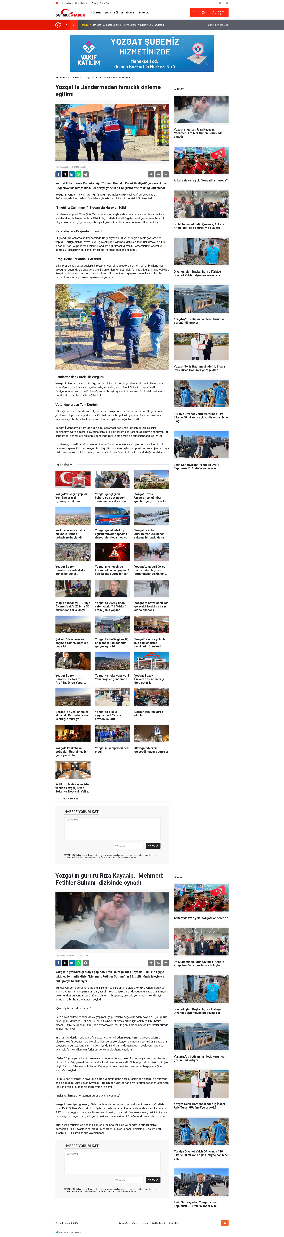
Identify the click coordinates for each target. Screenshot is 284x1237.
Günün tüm (218, 25)
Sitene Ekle (104, 3)
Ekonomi (144, 12)
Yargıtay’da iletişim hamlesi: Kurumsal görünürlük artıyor (121, 25)
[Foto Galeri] (227, 2)
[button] (151, 174)
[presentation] (66, 25)
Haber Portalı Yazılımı (70, 1232)
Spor (107, 12)
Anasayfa (64, 77)
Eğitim (118, 12)
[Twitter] (65, 174)
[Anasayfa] (57, 3)
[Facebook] (58, 174)
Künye (135, 1223)
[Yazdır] (86, 174)
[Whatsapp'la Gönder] (78, 174)
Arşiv (94, 3)
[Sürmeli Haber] (70, 12)
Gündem (96, 12)
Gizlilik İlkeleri (158, 1223)
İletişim (145, 1223)
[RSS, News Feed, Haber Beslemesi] (225, 1223)
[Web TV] (219, 2)
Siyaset (131, 12)
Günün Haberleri (81, 3)
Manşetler (66, 3)
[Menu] (194, 13)
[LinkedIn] (72, 174)
